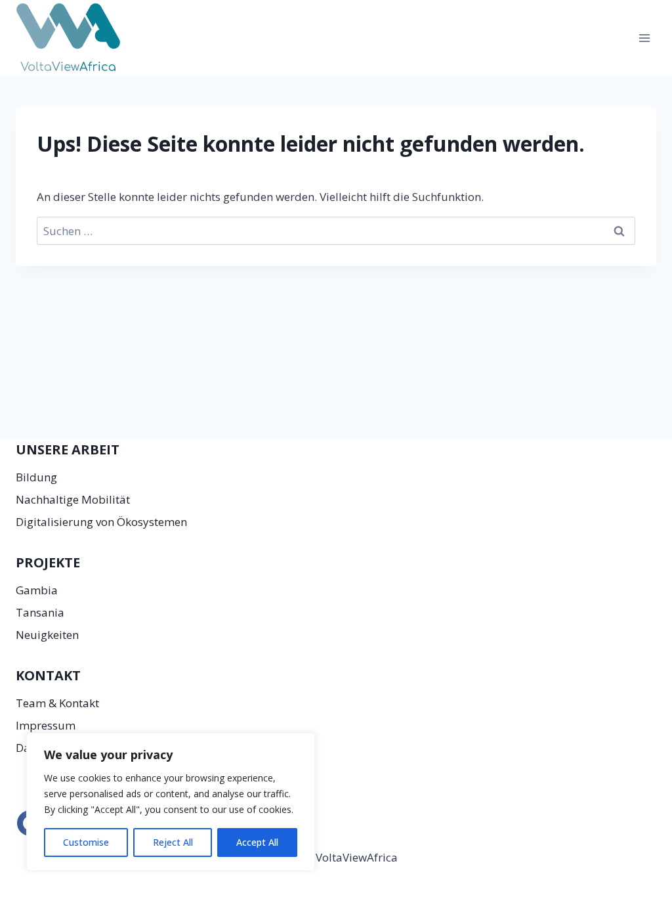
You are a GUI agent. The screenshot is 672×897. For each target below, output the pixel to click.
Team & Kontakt (57, 703)
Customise (86, 842)
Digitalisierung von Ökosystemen (101, 521)
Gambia (37, 590)
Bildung (36, 477)
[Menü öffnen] (644, 38)
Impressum (45, 725)
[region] (170, 802)
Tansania (40, 612)
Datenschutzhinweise (70, 747)
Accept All (257, 842)
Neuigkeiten (47, 634)
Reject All (173, 842)
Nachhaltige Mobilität (73, 499)
